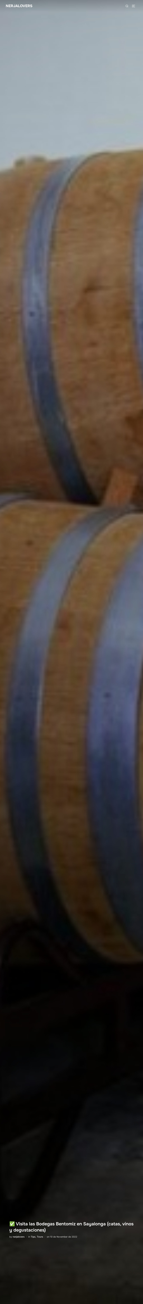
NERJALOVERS (19, 6)
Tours (40, 1236)
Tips (33, 1236)
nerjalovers (19, 1236)
